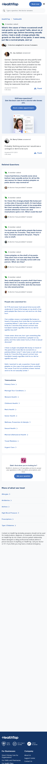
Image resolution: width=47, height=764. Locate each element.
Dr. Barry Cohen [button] (16, 139)
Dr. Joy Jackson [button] (16, 53)
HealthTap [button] (6, 19)
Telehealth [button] (17, 19)
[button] (10, 4)
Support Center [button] (29, 758)
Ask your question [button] (23, 476)
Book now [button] (35, 4)
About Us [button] (27, 755)
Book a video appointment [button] (23, 108)
